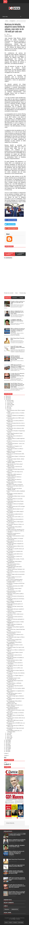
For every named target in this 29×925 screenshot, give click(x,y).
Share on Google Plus (12, 228)
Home (6, 922)
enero (8, 738)
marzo (8, 736)
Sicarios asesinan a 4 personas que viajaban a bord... (14, 467)
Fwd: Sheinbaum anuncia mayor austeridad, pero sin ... (13, 678)
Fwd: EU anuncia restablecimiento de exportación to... (14, 515)
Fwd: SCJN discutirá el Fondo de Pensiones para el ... (13, 632)
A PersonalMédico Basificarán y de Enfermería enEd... (14, 731)
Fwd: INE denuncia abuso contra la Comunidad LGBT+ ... (14, 694)
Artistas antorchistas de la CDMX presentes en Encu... (13, 592)
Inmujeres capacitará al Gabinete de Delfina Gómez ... (14, 625)
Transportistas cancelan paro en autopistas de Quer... (13, 534)
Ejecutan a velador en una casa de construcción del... (13, 577)
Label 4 (7, 764)
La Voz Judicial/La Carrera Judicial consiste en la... (13, 589)
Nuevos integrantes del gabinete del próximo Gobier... (14, 602)
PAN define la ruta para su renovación (14, 484)
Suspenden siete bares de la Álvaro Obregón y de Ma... (14, 489)
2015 (7, 751)
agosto (8, 406)
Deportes (7, 909)
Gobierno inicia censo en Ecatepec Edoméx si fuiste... (13, 452)
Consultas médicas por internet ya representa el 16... (13, 477)
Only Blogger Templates (15, 919)
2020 (7, 744)
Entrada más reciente (8, 293)
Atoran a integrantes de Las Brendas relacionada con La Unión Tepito (17, 840)
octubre (8, 403)
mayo (8, 733)
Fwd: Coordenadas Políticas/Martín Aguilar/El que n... (14, 562)
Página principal (10, 823)
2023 (7, 740)
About (10, 922)
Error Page (21, 922)
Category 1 (6, 753)
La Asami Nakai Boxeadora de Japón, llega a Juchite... (14, 434)
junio (8, 408)
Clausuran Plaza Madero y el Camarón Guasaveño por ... (14, 539)
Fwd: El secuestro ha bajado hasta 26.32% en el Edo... (13, 640)
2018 (7, 747)
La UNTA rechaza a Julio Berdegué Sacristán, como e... (13, 612)
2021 (7, 743)
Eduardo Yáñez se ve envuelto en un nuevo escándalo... (14, 706)
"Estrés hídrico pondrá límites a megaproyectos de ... (13, 564)
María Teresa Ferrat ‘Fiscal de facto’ (17, 859)
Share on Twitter (11, 224)
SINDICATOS (15, 909)
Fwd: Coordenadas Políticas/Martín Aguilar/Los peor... (14, 527)
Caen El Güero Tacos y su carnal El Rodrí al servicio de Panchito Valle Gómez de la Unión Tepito (17, 893)
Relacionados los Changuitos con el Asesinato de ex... (14, 447)
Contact (15, 922)
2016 (7, 750)
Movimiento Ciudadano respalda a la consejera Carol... (14, 581)
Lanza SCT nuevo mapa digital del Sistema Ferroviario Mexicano (17, 866)
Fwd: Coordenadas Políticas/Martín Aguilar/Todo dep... (14, 701)
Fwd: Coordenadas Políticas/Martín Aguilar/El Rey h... (14, 643)
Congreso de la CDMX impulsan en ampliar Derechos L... (14, 475)
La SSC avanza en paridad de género (14, 579)
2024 (7, 399)
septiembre (9, 404)
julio (8, 407)
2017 (7, 748)
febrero (8, 737)
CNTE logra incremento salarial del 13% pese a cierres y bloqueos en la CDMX (17, 879)
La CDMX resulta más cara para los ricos (15, 529)
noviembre (9, 402)
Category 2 (6, 755)
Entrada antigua (23, 293)
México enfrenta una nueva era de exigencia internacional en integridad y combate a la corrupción (16, 853)
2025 (7, 397)
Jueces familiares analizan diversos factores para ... (14, 655)
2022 (7, 741)
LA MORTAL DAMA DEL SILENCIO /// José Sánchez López (17, 846)
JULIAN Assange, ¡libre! (11, 703)
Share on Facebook (12, 219)
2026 (7, 396)
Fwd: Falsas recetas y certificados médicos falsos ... (13, 684)
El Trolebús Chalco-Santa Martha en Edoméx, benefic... (14, 462)
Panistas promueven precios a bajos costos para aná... (14, 661)
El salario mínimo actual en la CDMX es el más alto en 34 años (17, 834)
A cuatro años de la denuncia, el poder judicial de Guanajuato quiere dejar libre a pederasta (17, 886)
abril (8, 734)
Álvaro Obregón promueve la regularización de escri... (12, 708)
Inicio (16, 293)
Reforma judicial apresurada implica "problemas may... (14, 567)
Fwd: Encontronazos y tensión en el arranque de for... (14, 557)
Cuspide (14, 917)
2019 (7, 745)
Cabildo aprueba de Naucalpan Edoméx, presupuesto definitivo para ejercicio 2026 (16, 872)
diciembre (9, 400)
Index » (5, 762)
